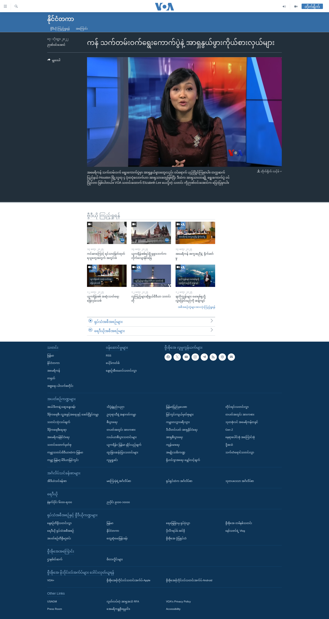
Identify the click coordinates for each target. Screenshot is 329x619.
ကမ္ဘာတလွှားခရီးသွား (178, 422)
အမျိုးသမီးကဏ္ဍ (175, 452)
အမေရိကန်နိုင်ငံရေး (58, 437)
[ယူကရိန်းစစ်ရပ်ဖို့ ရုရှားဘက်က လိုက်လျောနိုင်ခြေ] (151, 233)
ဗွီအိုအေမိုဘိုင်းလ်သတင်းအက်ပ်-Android (189, 580)
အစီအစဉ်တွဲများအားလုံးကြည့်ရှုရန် (196, 307)
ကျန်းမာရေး (173, 444)
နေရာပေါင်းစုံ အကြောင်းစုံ (240, 437)
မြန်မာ (50, 355)
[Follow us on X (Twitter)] (177, 357)
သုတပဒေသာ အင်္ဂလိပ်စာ (239, 481)
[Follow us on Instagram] (195, 357)
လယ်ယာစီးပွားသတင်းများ (122, 437)
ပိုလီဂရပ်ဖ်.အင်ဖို (175, 530)
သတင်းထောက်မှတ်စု (59, 444)
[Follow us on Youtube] (186, 357)
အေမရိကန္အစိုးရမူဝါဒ (118, 609)
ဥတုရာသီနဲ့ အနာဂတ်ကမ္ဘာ (121, 414)
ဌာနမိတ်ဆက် (54, 559)
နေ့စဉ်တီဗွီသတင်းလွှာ (59, 523)
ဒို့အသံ (229, 444)
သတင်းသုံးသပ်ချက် (58, 422)
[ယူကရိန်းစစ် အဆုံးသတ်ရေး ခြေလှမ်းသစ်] (107, 276)
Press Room (54, 609)
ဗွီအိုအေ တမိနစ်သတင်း (238, 523)
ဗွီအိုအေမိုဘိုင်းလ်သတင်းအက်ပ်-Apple (128, 580)
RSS (108, 355)
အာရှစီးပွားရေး (174, 437)
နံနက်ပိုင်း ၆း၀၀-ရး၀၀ (59, 502)
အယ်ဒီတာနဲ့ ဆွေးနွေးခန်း (61, 406)
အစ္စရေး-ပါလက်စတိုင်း (60, 385)
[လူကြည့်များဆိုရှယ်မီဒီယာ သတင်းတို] (151, 276)
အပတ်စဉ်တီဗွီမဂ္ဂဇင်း (59, 538)
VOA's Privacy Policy (178, 601)
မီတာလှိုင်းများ (115, 559)
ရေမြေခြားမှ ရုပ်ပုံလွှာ (178, 523)
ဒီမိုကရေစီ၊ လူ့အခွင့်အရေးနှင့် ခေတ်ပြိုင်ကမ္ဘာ (73, 414)
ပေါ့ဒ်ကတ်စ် (113, 362)
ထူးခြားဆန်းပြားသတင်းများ (122, 452)
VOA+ (50, 580)
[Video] (296, 6)
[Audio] (284, 6)
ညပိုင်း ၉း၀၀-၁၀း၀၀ (118, 502)
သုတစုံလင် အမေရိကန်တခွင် (241, 422)
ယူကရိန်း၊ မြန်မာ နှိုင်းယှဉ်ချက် (124, 444)
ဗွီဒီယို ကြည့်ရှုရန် (60, 28)
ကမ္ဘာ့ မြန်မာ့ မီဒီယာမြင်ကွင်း (63, 460)
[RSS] (213, 357)
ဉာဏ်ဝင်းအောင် (56, 44)
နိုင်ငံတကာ (53, 362)
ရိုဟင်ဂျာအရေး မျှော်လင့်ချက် (183, 460)
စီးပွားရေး (112, 422)
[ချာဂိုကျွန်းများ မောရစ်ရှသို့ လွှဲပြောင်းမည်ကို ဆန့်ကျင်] (195, 276)
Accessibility (173, 609)
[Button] (53, 61)
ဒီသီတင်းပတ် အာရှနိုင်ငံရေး (182, 429)
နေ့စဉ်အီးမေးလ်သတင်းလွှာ (121, 370)
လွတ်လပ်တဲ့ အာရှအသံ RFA (123, 601)
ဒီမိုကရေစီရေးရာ (57, 429)
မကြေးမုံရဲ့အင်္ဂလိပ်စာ (119, 481)
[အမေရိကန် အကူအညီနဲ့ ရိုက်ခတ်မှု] (195, 233)
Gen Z (229, 429)
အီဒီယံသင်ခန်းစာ (57, 481)
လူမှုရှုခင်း (112, 460)
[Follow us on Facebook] (168, 357)
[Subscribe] (231, 357)
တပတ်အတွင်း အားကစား (121, 429)
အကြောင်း (82, 28)
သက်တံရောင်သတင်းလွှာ (239, 452)
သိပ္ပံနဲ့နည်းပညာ (115, 406)
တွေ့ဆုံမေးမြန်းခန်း (117, 538)
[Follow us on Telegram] (204, 357)
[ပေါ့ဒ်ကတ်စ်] (222, 357)
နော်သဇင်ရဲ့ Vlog (235, 530)
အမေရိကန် (53, 370)
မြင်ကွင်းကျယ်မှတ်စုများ (180, 414)
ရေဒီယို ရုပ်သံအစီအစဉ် (60, 530)
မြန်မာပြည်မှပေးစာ (176, 406)
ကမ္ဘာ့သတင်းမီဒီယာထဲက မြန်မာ (65, 452)
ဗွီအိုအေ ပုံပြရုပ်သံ (176, 538)
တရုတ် (51, 378)
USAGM (52, 601)
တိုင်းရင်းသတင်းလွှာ (237, 406)
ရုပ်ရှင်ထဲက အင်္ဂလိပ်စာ (179, 481)
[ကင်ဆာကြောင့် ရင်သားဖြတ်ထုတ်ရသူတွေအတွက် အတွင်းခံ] (107, 233)
